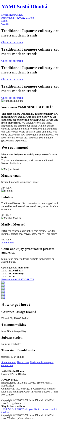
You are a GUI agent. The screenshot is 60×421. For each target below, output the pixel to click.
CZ (3, 23)
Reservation (17, 279)
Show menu (7, 242)
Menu (11, 14)
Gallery (19, 14)
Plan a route (23, 362)
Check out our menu (12, 42)
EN (7, 23)
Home (4, 14)
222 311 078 (17, 17)
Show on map (8, 362)
